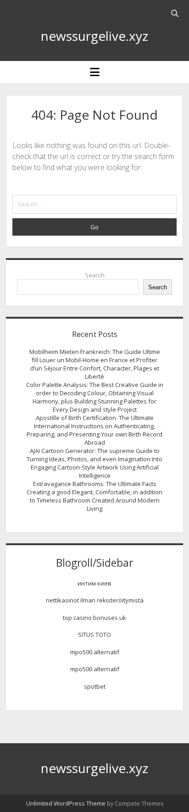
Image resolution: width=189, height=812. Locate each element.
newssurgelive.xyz (94, 35)
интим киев (94, 583)
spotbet (95, 686)
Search (95, 275)
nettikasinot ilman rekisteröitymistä (95, 600)
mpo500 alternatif (94, 652)
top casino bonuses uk (94, 617)
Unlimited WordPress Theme (66, 803)
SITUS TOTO (94, 634)
